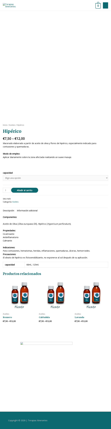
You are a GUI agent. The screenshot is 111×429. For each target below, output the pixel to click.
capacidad (8, 172)
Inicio (5, 125)
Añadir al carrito (24, 190)
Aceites (12, 125)
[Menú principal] (105, 5)
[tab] (8, 210)
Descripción (8, 210)
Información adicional (27, 210)
